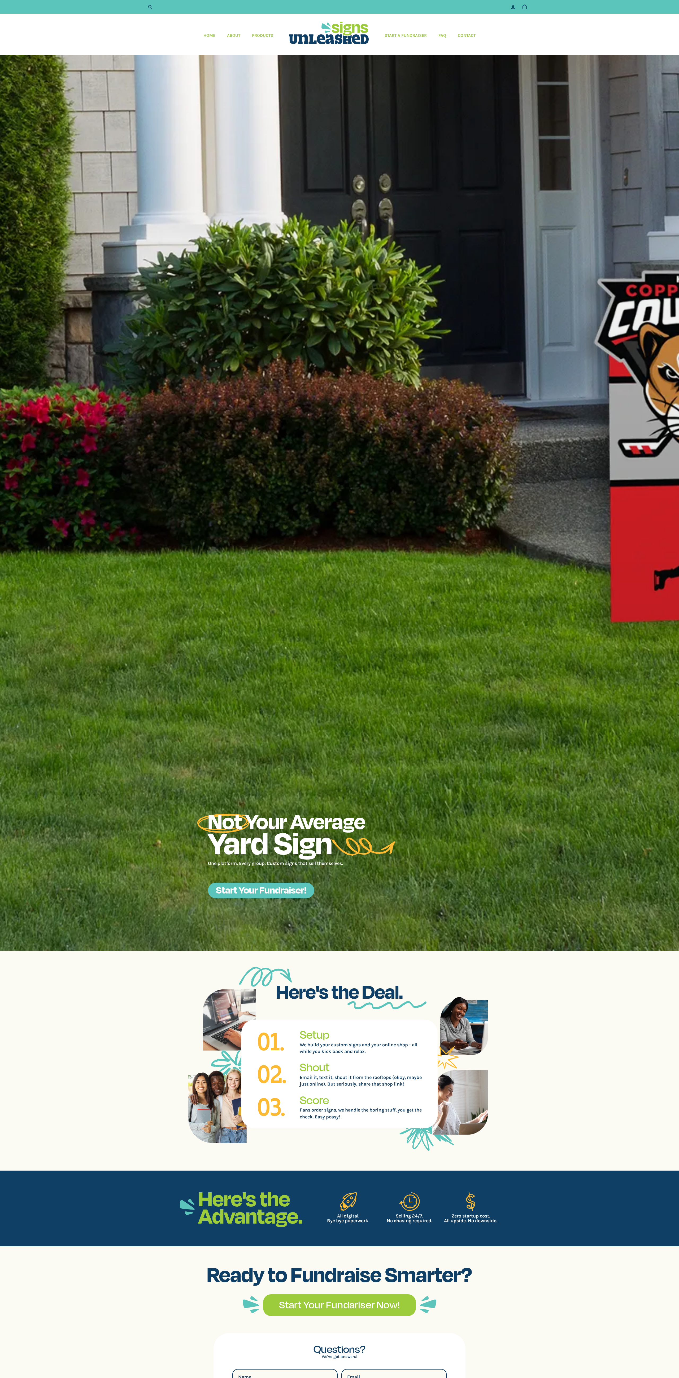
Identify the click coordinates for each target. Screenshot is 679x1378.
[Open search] (150, 7)
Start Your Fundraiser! (261, 890)
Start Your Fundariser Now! (339, 1305)
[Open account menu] (513, 7)
